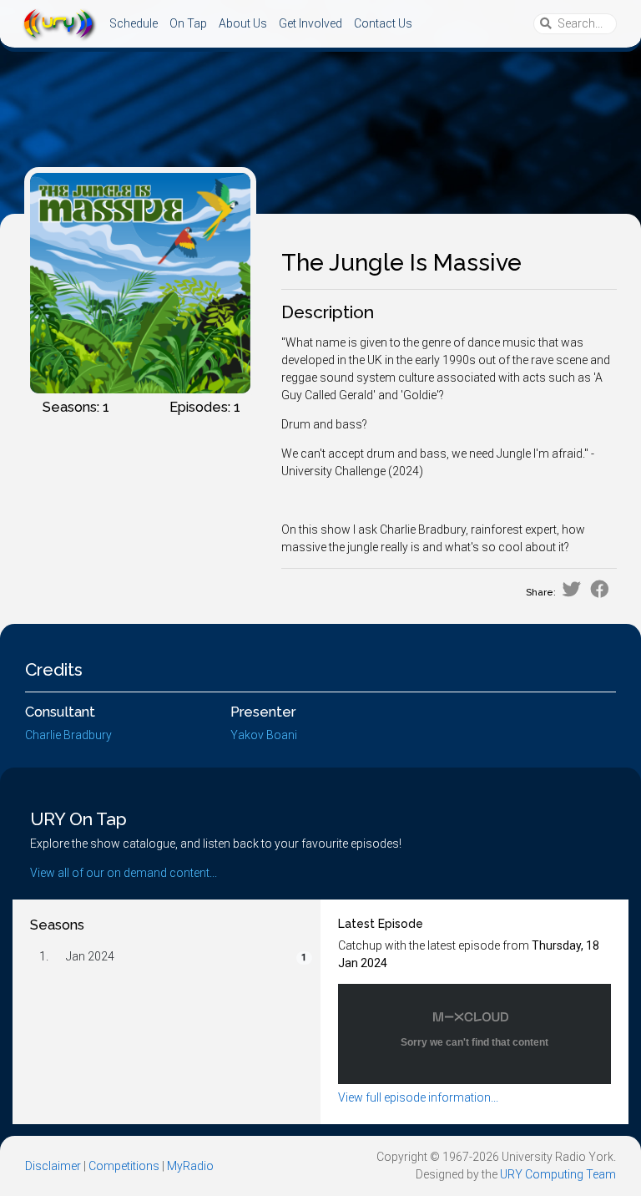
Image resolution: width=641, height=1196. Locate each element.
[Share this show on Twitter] (571, 589)
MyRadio (190, 1166)
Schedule (133, 23)
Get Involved (310, 23)
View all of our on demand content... (123, 872)
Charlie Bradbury (68, 735)
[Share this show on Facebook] (599, 589)
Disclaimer (53, 1166)
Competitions (123, 1166)
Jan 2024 (90, 956)
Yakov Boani (263, 735)
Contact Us (383, 23)
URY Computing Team (558, 1174)
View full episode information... (418, 1097)
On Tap (188, 23)
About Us (243, 23)
